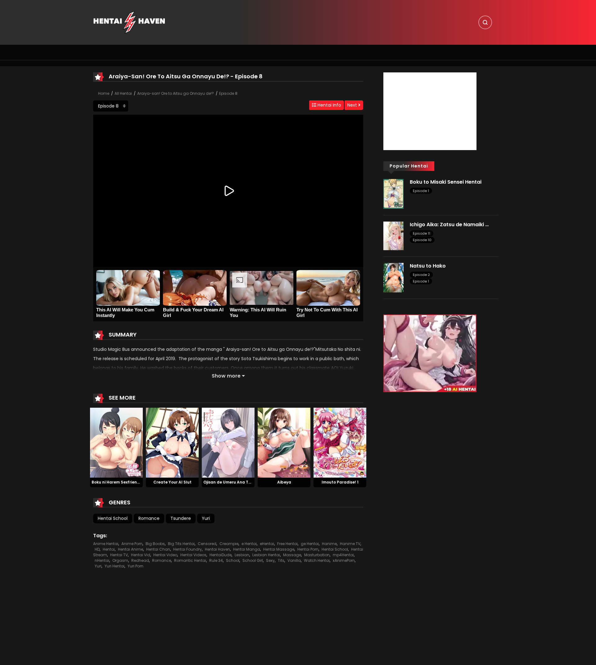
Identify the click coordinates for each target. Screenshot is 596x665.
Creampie (228, 543)
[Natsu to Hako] (393, 277)
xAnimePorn (344, 560)
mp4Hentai (343, 554)
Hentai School (113, 518)
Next (352, 105)
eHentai (267, 543)
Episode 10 (422, 239)
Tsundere (180, 518)
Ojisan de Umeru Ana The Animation (239, 482)
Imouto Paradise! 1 (340, 482)
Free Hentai (287, 543)
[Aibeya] (284, 442)
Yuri (206, 518)
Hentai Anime (130, 549)
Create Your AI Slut (172, 482)
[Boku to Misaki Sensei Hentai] (393, 193)
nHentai (102, 560)
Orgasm (120, 560)
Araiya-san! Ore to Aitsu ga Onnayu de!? (175, 93)
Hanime (329, 543)
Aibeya (284, 482)
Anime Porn (131, 543)
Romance (149, 518)
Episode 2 (421, 274)
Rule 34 (216, 560)
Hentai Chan (158, 549)
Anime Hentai (105, 543)
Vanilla (294, 560)
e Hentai (249, 543)
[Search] (485, 22)
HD (97, 549)
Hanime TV (350, 543)
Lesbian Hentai (266, 554)
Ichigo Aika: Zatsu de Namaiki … (449, 224)
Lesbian (242, 554)
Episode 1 (421, 190)
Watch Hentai (317, 560)
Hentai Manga (246, 549)
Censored (207, 543)
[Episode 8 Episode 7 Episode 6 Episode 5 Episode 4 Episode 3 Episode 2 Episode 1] (110, 106)
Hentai (109, 549)
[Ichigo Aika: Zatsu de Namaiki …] (393, 235)
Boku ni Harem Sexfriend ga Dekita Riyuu (132, 482)
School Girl (252, 560)
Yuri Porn (135, 566)
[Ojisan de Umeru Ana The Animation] (228, 442)
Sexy (270, 560)
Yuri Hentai (114, 566)
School (232, 560)
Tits (281, 560)
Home (103, 93)
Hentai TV (119, 554)
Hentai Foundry (187, 549)
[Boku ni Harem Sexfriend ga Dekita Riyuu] (116, 442)
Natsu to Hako (428, 265)
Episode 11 (421, 233)
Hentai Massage (278, 549)
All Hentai (123, 93)
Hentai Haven (217, 549)
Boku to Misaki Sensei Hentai (445, 182)
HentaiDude (221, 554)
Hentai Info (328, 105)
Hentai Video (165, 554)
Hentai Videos (193, 554)
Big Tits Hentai (181, 543)
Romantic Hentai (190, 560)
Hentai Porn (307, 549)
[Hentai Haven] (129, 22)
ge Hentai (310, 543)
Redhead (140, 560)
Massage (292, 554)
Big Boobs (155, 543)
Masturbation (317, 554)
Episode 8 (228, 93)
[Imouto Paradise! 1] (340, 442)
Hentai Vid (140, 554)
